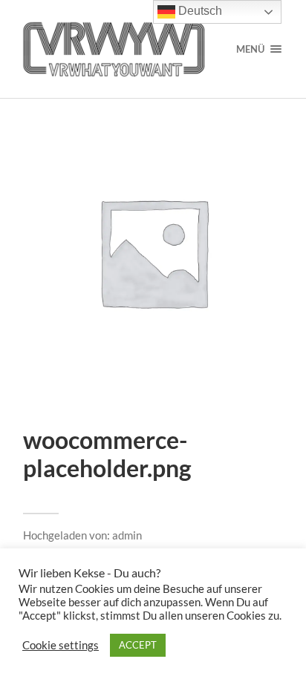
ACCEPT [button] (138, 645)
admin (127, 535)
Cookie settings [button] (60, 645)
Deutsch (198, 10)
